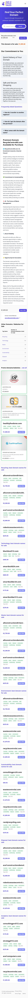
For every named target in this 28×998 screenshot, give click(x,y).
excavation (12, 480)
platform (18, 926)
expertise (21, 777)
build (15, 571)
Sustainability (5, 352)
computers (14, 961)
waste (10, 478)
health (18, 426)
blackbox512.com (11, 551)
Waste (3, 344)
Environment (5, 348)
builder (15, 586)
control (14, 532)
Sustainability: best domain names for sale (11, 765)
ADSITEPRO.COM (7, 387)
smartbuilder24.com (12, 581)
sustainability (6, 736)
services (5, 777)
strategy (15, 945)
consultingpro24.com (12, 772)
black (10, 556)
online (4, 426)
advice (16, 777)
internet (14, 426)
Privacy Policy (18, 991)
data (19, 554)
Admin (24, 993)
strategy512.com (10, 941)
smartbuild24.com (11, 566)
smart (11, 571)
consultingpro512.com (13, 923)
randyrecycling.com (12, 822)
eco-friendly (12, 736)
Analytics (4, 360)
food (16, 428)
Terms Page (18, 993)
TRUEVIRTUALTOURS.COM (9, 452)
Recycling (4, 336)
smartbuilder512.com (12, 597)
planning (10, 945)
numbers (5, 556)
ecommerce (5, 428)
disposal (14, 495)
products (9, 426)
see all (24, 368)
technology (11, 530)
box (13, 556)
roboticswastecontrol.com (14, 527)
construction (6, 480)
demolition (18, 497)
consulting (12, 775)
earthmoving (18, 480)
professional (11, 777)
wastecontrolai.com (12, 731)
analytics (17, 753)
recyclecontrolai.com (12, 318)
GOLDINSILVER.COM (8, 411)
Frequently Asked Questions (11, 107)
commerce (5, 943)
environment (15, 478)
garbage (5, 738)
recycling (5, 478)
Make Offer (23, 38)
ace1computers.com (12, 956)
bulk (20, 478)
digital (9, 554)
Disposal (4, 356)
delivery (11, 428)
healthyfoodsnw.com (12, 423)
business (18, 775)
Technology (5, 340)
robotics (10, 532)
